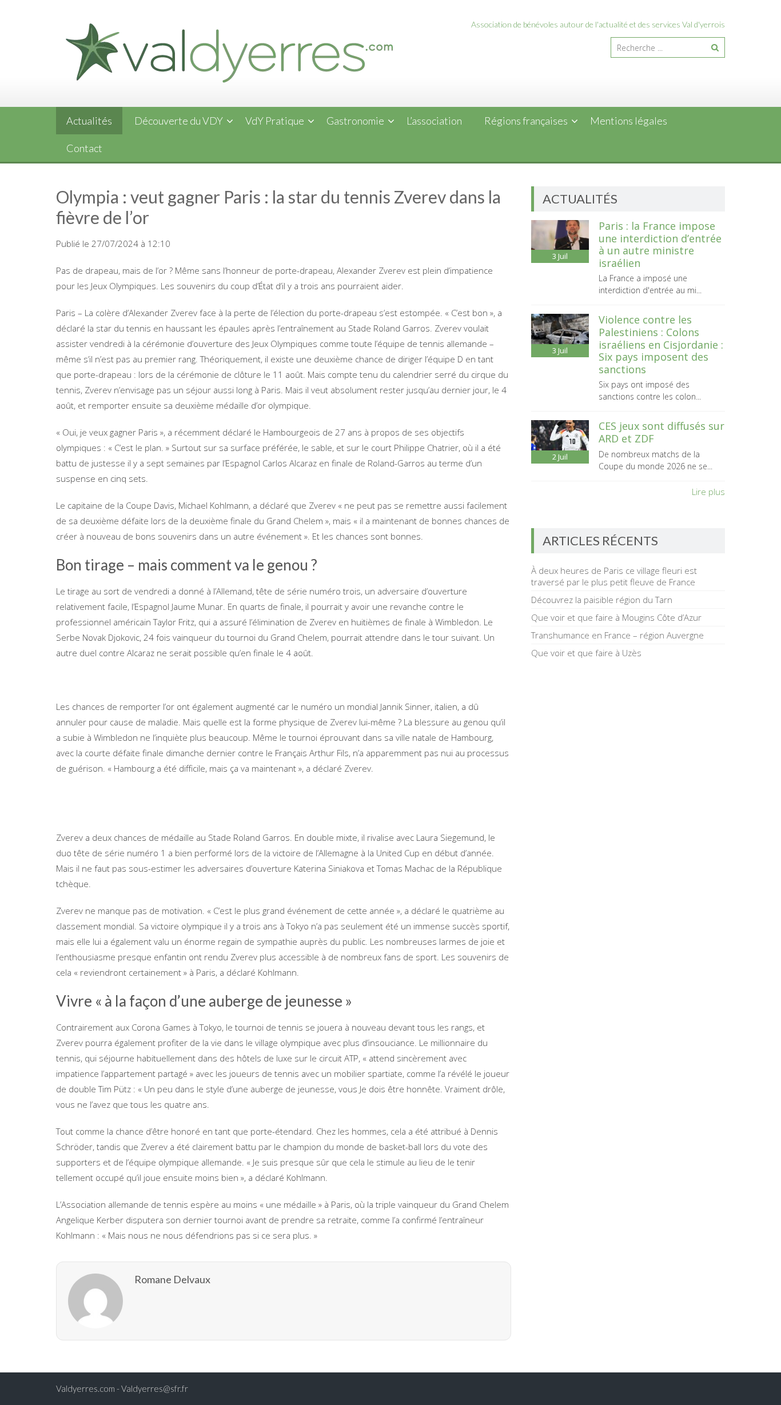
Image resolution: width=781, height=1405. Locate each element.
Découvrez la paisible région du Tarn (601, 599)
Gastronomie (355, 120)
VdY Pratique (274, 120)
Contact (84, 148)
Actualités (89, 120)
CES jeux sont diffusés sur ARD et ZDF (661, 432)
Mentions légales (628, 120)
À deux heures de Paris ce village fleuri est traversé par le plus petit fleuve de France (614, 576)
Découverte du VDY (178, 120)
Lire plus (708, 491)
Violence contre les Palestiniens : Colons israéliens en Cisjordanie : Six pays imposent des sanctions (661, 344)
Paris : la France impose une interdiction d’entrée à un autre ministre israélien (660, 244)
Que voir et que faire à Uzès (586, 652)
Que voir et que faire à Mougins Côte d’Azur (616, 617)
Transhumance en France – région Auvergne (617, 635)
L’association (434, 120)
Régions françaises (526, 120)
